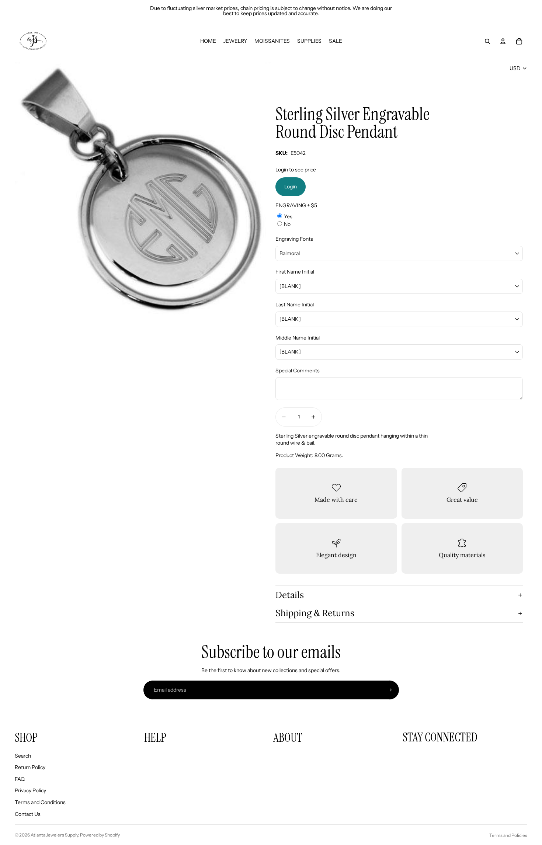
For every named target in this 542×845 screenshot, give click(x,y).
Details (289, 595)
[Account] (503, 41)
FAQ (20, 779)
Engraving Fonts (294, 239)
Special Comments (297, 370)
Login (290, 186)
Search (23, 755)
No (287, 224)
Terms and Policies (508, 835)
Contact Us (28, 814)
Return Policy (30, 767)
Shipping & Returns (314, 613)
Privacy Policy (30, 790)
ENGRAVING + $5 (296, 205)
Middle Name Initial (297, 337)
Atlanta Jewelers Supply (54, 835)
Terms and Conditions (40, 802)
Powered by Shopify (100, 835)
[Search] (487, 41)
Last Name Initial (294, 304)
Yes (288, 216)
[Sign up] (389, 690)
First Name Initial (294, 271)
